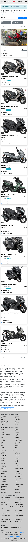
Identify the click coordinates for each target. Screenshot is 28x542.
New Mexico (18, 476)
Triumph (17, 444)
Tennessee (17, 486)
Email (19, 527)
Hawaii (16, 460)
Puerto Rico (18, 483)
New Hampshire (19, 474)
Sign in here (21, 532)
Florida (3, 458)
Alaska (16, 452)
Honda (16, 434)
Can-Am (17, 431)
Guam (2, 460)
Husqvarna (4, 435)
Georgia (17, 458)
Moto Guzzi (18, 439)
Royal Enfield (18, 440)
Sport (16, 421)
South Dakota (4, 486)
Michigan (3, 470)
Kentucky (17, 465)
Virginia (17, 489)
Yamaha (3, 447)
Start (25, 6)
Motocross (18, 419)
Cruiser (17, 416)
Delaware (17, 457)
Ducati (2, 432)
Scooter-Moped (5, 421)
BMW (16, 429)
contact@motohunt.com (14, 536)
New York (3, 478)
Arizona (3, 453)
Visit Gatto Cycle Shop (7, 408)
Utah (16, 487)
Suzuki (2, 444)
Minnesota (17, 470)
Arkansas (17, 453)
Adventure (3, 416)
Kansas (3, 465)
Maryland (3, 468)
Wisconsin (3, 492)
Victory (17, 445)
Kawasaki (17, 437)
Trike (2, 424)
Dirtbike (3, 418)
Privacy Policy (17, 538)
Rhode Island (4, 484)
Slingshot (17, 442)
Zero (16, 447)
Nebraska (17, 473)
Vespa (2, 445)
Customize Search (22, 17)
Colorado (17, 455)
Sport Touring (4, 422)
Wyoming (17, 492)
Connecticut (4, 457)
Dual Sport (18, 418)
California (3, 455)
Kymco (2, 439)
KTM (2, 437)
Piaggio (3, 440)
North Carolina (19, 478)
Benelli (2, 431)
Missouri (17, 471)
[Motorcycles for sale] (11, 1)
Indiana (3, 463)
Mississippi (4, 471)
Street (16, 424)
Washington (4, 491)
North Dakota (4, 479)
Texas (2, 487)
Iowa (16, 463)
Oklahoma (3, 481)
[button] (3, 37)
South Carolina (19, 484)
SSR (2, 442)
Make (3, 14)
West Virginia (18, 491)
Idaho (2, 462)
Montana (3, 473)
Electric (3, 419)
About (15, 540)
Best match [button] (23, 26)
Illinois (16, 462)
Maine (16, 466)
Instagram (5, 527)
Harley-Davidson (5, 434)
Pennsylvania (4, 483)
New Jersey (4, 476)
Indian (16, 435)
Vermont (3, 489)
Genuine (17, 432)
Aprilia (2, 429)
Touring (17, 422)
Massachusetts (19, 468)
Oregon (17, 481)
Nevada (3, 474)
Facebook (13, 527)
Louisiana (3, 466)
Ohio (16, 479)
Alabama (3, 452)
